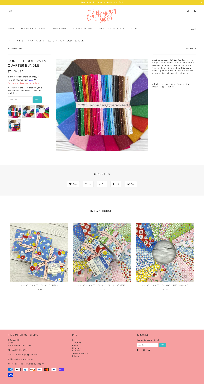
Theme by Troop (15, 364)
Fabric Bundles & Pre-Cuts (41, 41)
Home (10, 41)
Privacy (75, 356)
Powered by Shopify (34, 364)
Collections (21, 41)
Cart (193, 29)
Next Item (190, 49)
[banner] (102, 16)
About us (76, 342)
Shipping (76, 348)
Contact (76, 345)
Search (75, 340)
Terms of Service (80, 353)
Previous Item (16, 49)
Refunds (76, 350)
